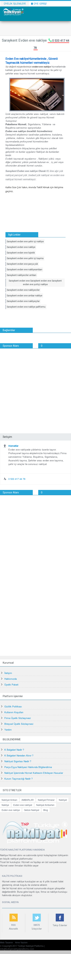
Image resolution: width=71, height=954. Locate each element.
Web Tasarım (6, 942)
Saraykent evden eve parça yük (22, 264)
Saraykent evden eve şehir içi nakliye (25, 241)
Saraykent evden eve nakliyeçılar (23, 301)
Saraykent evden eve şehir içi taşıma (25, 258)
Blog (45, 809)
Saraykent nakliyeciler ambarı (21, 275)
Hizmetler (13, 446)
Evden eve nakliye (11, 809)
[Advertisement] (35, 385)
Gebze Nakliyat (31, 809)
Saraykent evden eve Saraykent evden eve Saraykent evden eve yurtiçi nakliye (35, 283)
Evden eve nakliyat (22, 804)
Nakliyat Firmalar (46, 799)
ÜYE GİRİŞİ (40, 3)
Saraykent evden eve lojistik (21, 252)
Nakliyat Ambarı (9, 799)
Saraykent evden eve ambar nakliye (24, 295)
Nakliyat (63, 799)
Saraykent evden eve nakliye (21, 247)
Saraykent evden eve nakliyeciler (23, 290)
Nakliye (5, 804)
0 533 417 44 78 (16, 479)
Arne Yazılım (21, 942)
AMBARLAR (27, 799)
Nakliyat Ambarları (45, 804)
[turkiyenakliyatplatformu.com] (13, 11)
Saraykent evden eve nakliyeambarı (24, 269)
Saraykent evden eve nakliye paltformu (26, 307)
